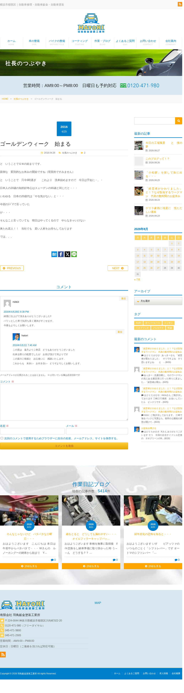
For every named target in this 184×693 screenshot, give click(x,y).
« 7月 (137, 279)
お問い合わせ (148, 42)
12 (151, 256)
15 (172, 256)
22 (172, 262)
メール (71, 425)
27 (158, 268)
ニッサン (168, 323)
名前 (4, 425)
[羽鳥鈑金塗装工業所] (91, 23)
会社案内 (170, 42)
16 (179, 256)
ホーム (11, 42)
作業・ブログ (102, 42)
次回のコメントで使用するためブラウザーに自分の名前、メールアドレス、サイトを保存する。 (61, 438)
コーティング (80, 42)
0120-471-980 (13, 625)
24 (138, 268)
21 (165, 262)
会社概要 (176, 673)
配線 (170, 328)
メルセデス (158, 328)
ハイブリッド (142, 328)
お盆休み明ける (148, 428)
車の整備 (34, 42)
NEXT (115, 268)
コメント (7, 381)
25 (144, 268)
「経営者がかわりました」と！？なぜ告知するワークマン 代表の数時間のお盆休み (164, 192)
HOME (5, 99)
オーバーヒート (152, 323)
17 (138, 262)
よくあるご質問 (125, 42)
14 (165, 256)
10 (138, 256)
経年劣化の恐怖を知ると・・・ (153, 534)
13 (158, 256)
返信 (123, 298)
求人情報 (163, 673)
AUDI (138, 323)
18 (144, 262)
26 (151, 268)
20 (158, 262)
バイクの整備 (57, 42)
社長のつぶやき (21, 99)
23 (179, 262)
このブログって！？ (158, 158)
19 (151, 262)
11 (145, 256)
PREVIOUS (14, 268)
